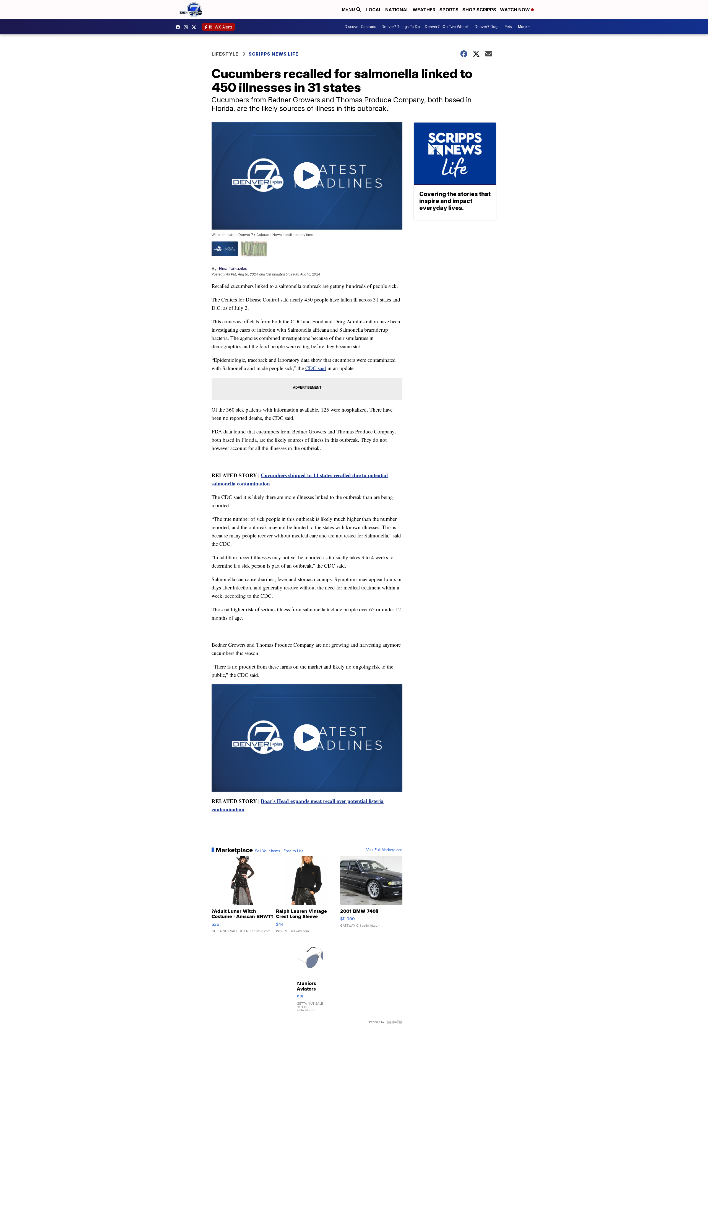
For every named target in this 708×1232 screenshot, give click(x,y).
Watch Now (515, 9)
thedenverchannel (187, 27)
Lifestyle (225, 54)
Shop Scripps (479, 9)
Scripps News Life (273, 54)
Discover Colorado (360, 27)
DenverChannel (195, 27)
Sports (449, 9)
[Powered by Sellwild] (394, 1022)
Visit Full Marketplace (384, 850)
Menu (349, 9)
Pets (508, 27)
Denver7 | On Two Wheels (447, 27)
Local (373, 9)
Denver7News (179, 27)
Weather (424, 9)
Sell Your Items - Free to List (279, 851)
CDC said (315, 368)
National (397, 9)
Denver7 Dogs (487, 27)
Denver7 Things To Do (400, 27)
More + (524, 27)
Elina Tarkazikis (233, 268)
